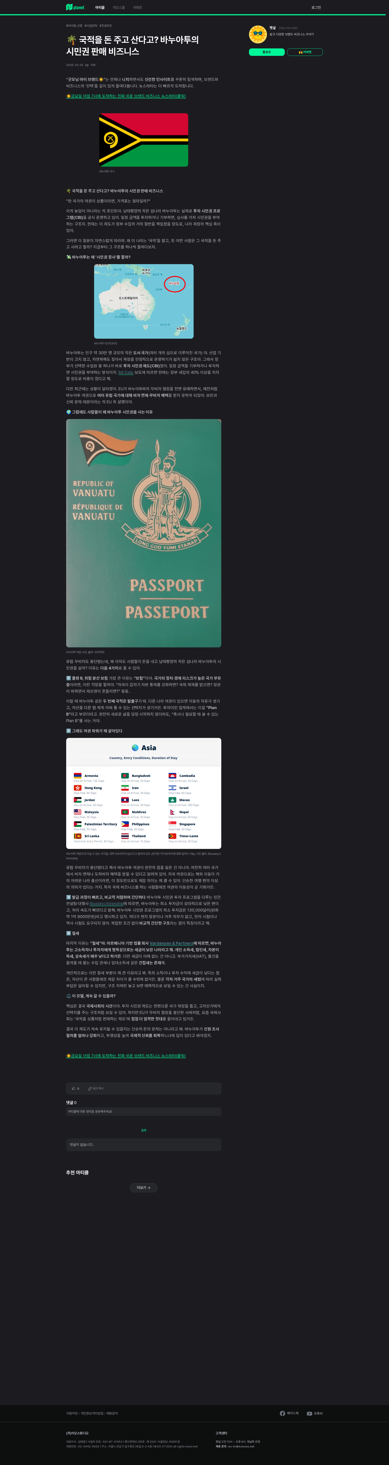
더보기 (142, 1188)
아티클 (100, 7)
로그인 (316, 7)
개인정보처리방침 (92, 1413)
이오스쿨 (119, 7)
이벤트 (137, 7)
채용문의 (112, 1413)
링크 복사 (98, 1088)
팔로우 (267, 52)
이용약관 (72, 1413)
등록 (144, 1130)
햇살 (273, 28)
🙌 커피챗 (305, 52)
